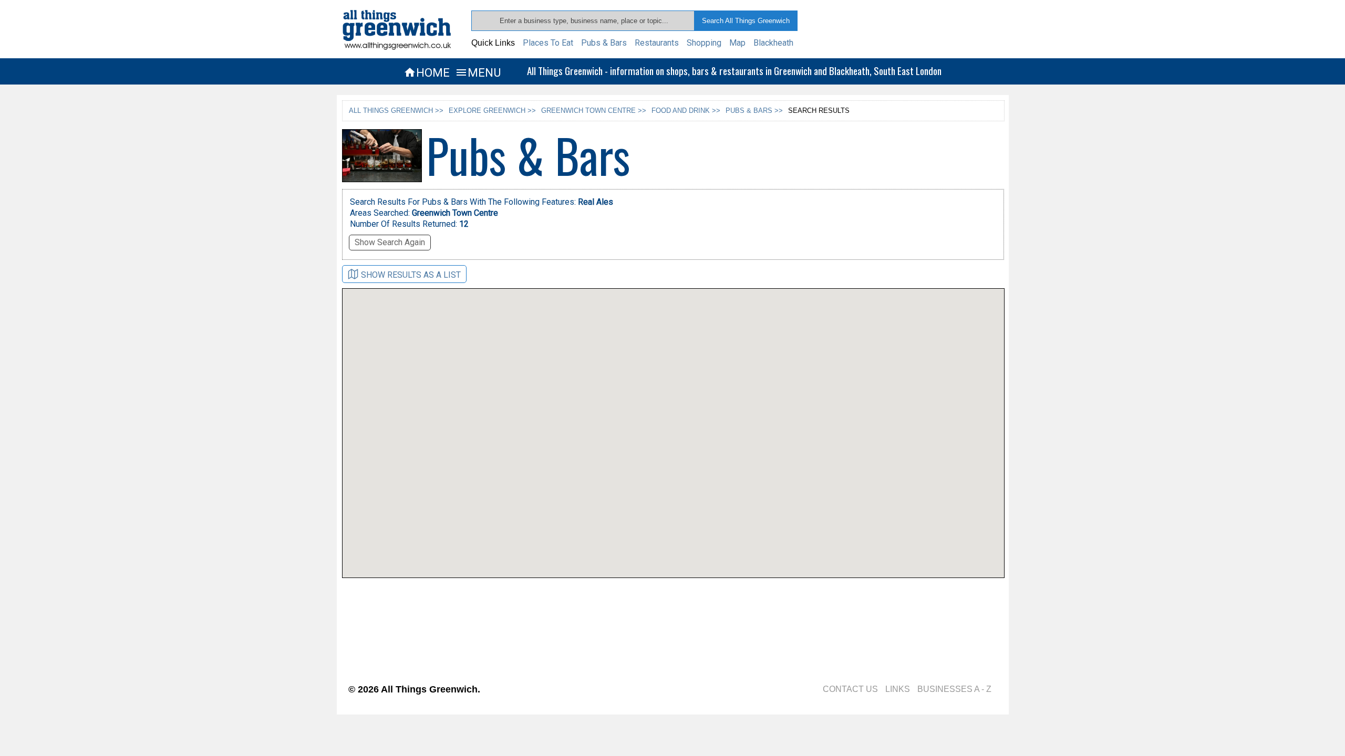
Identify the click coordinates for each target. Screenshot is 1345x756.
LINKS (897, 689)
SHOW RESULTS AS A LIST (411, 275)
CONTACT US (850, 689)
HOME (427, 72)
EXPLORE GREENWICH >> (492, 110)
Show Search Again (390, 242)
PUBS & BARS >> (754, 110)
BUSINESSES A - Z (954, 689)
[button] (636, 473)
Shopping (704, 43)
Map (737, 43)
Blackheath (773, 43)
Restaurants (657, 43)
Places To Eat (548, 43)
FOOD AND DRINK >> (685, 110)
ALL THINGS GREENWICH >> (396, 110)
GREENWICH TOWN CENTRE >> (593, 110)
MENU (478, 72)
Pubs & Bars (604, 43)
